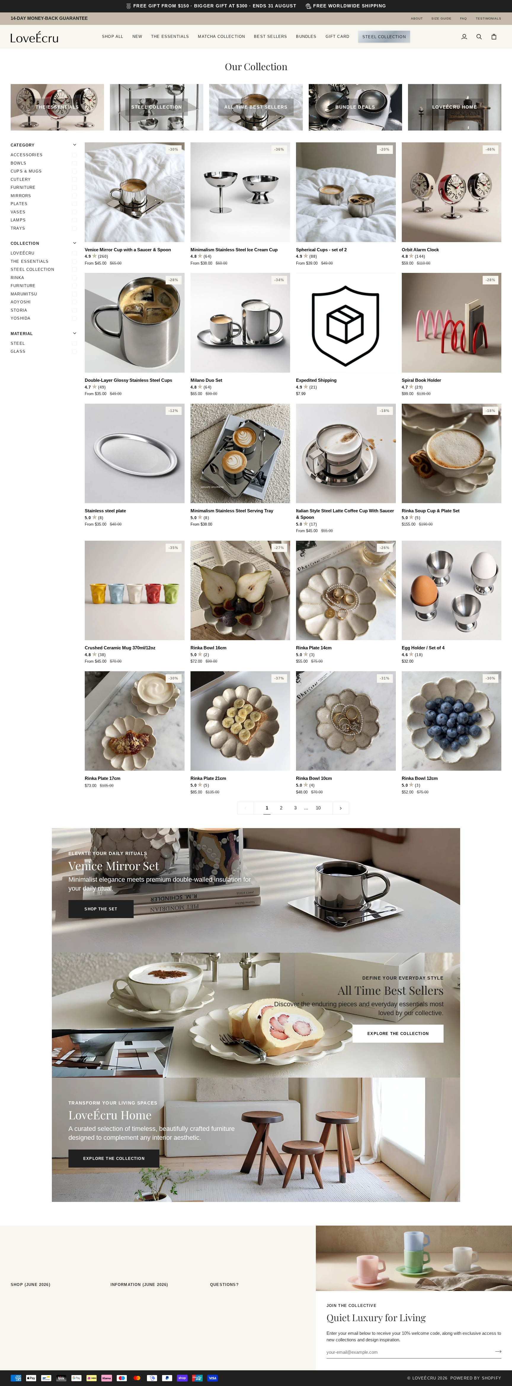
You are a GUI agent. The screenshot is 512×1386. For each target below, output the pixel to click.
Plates (19, 204)
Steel (18, 343)
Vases (18, 212)
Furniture (23, 187)
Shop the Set (100, 909)
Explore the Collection (398, 1033)
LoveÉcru (22, 253)
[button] (112, 37)
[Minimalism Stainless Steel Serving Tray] (240, 453)
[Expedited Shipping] (346, 323)
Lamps (18, 220)
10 (318, 808)
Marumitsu (24, 294)
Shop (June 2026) (30, 1284)
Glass (18, 351)
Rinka (17, 278)
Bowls (18, 163)
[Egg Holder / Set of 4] (452, 590)
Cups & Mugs (26, 171)
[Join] (496, 1351)
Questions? (224, 1284)
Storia (19, 310)
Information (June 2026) (139, 1284)
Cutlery (21, 179)
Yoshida (21, 318)
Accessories (27, 155)
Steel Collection (32, 269)
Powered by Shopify (475, 1378)
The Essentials (30, 261)
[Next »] (340, 808)
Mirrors (21, 196)
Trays (18, 228)
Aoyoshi (21, 302)
